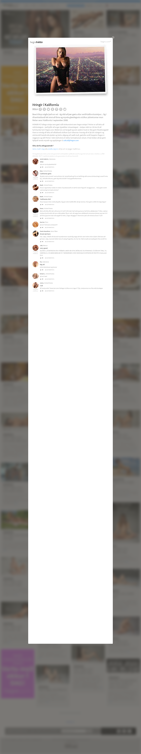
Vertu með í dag (38, 149)
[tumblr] (52, 109)
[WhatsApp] (60, 109)
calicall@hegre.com (71, 140)
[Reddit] (64, 109)
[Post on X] (44, 109)
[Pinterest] (56, 109)
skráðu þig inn (53, 149)
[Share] (40, 109)
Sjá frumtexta (50, 167)
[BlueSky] (48, 109)
